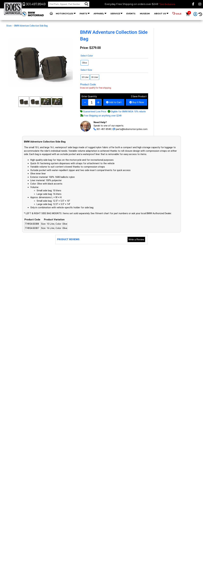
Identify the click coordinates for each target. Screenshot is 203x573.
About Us (160, 13)
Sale (178, 13)
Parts (83, 13)
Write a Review (136, 239)
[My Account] (195, 14)
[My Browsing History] (200, 14)
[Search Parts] (86, 4)
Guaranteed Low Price (94, 111)
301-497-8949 (103, 129)
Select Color (87, 55)
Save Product (139, 96)
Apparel (99, 13)
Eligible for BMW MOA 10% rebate (128, 111)
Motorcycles (64, 13)
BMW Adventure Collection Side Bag (31, 25)
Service (115, 13)
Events (130, 13)
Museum (145, 13)
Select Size (86, 70)
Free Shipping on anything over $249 (102, 115)
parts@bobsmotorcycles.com (131, 129)
